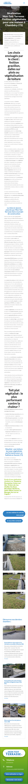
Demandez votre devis (14, 780)
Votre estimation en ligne (14, 774)
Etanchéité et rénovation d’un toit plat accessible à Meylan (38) (14, 643)
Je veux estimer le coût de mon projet (15, 513)
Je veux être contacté (14, 521)
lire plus (6, 658)
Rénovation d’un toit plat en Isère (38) (12, 721)
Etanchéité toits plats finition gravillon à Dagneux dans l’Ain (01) (13, 682)
